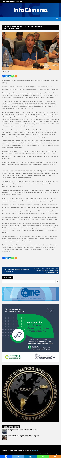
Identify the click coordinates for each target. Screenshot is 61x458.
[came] (30, 294)
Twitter (49, 454)
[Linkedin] (9, 76)
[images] (30, 393)
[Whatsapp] (12, 76)
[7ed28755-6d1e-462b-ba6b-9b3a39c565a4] (30, 333)
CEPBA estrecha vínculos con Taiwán (12, 1)
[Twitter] (6, 76)
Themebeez (34, 450)
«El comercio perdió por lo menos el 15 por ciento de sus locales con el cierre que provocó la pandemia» (45, 270)
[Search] (57, 281)
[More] (15, 76)
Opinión (7, 72)
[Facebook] (3, 76)
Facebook (43, 454)
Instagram (56, 454)
